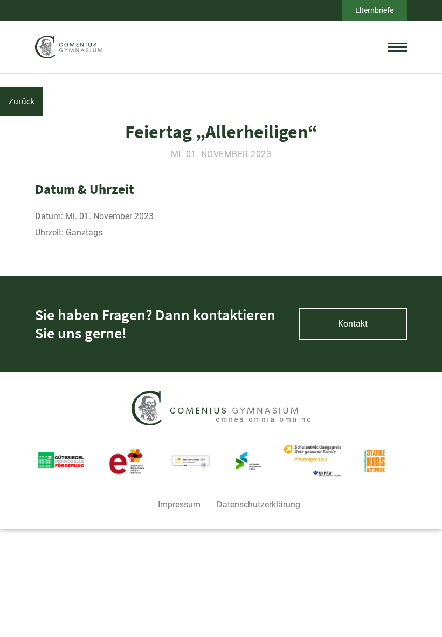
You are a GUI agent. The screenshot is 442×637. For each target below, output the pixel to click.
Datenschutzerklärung (258, 504)
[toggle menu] (397, 47)
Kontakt (353, 323)
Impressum (179, 504)
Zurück (21, 101)
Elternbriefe (374, 10)
